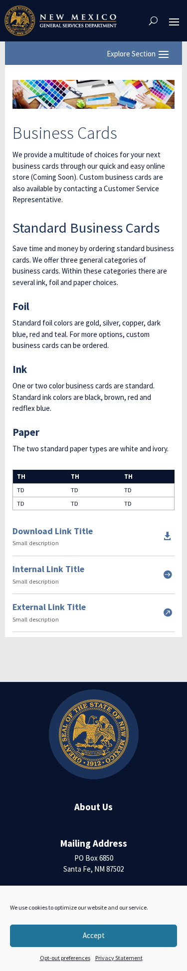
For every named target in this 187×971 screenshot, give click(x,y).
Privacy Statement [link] (119, 958)
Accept (94, 935)
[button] (174, 21)
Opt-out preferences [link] (65, 958)
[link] (60, 20)
